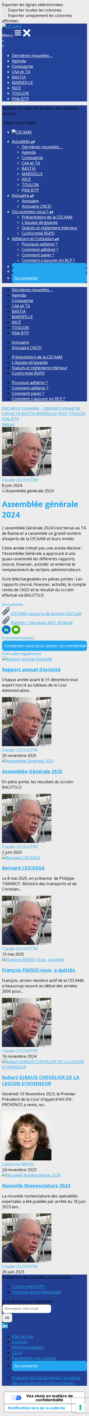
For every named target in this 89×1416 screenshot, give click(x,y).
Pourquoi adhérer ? (40, 244)
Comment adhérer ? (40, 249)
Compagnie (22, 66)
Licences (19, 1342)
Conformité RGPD (38, 233)
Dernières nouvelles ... (32, 55)
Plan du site (22, 1336)
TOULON (20, 93)
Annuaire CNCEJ (36, 206)
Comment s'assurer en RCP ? (48, 260)
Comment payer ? (38, 255)
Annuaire (30, 201)
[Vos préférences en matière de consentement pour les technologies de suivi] (80, 1407)
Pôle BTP (20, 98)
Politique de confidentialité (36, 1292)
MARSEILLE (22, 82)
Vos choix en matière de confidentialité (49, 1397)
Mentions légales (28, 1347)
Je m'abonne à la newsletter (27, 1301)
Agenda (19, 61)
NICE (16, 88)
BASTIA (19, 77)
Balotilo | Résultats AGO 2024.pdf (41, 622)
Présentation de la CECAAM (47, 217)
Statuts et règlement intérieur (49, 228)
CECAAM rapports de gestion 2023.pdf (46, 613)
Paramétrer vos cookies (34, 1358)
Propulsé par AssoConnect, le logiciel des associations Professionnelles (46, 1380)
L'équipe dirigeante (40, 222)
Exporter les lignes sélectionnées (32, 4)
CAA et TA (21, 71)
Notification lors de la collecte (36, 1407)
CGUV (17, 1352)
